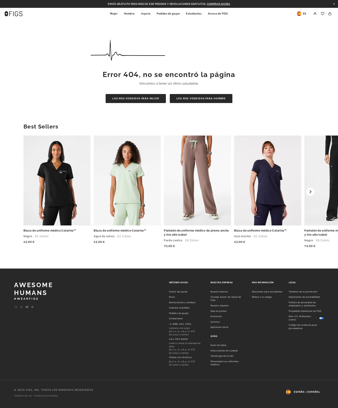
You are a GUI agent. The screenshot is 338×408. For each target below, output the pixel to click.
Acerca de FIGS (218, 13)
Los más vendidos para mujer (135, 98)
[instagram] (16, 307)
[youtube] (21, 307)
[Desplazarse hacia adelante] (310, 192)
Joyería (145, 13)
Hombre (129, 13)
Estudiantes (193, 13)
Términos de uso (23, 395)
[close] (334, 4)
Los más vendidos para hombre (201, 98)
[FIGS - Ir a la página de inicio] (13, 14)
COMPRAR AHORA (218, 4)
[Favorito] (322, 14)
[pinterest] (32, 307)
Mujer (114, 13)
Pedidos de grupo (168, 13)
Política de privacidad (46, 395)
